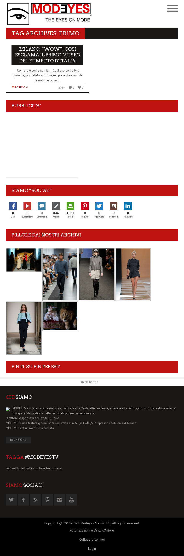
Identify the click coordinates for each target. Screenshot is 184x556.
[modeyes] (49, 13)
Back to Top (89, 382)
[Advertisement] (42, 147)
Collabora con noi (92, 539)
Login (92, 548)
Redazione (18, 439)
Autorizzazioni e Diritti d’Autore (92, 530)
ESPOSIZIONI (20, 87)
